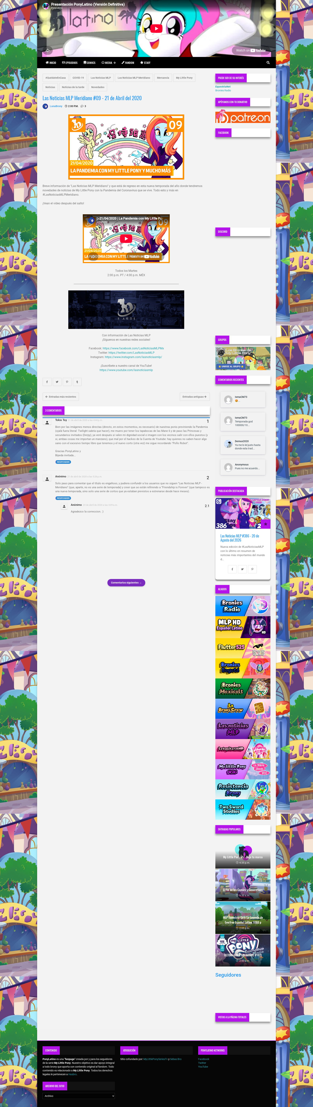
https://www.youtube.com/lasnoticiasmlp (126, 370)
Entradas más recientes (62, 396)
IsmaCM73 (241, 396)
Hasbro (72, 1074)
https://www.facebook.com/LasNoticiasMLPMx (133, 348)
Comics (91, 63)
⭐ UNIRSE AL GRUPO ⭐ (231, 366)
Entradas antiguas (193, 396)
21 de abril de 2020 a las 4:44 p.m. (85, 420)
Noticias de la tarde (73, 87)
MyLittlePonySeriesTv (155, 1059)
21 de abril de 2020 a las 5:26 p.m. (84, 476)
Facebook (203, 1059)
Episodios (72, 63)
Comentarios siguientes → (126, 582)
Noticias (50, 87)
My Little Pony (184, 77)
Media (108, 63)
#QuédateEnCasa (55, 77)
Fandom (129, 63)
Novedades (97, 87)
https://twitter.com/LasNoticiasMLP (131, 352)
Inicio (52, 63)
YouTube (203, 1066)
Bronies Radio (223, 90)
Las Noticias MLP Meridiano (134, 77)
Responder (63, 462)
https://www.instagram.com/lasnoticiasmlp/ (133, 357)
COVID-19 (78, 77)
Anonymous (242, 464)
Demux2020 (242, 441)
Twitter (202, 1062)
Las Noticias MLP (101, 77)
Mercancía (163, 77)
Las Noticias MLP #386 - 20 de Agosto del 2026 (239, 538)
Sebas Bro (175, 1059)
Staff (147, 63)
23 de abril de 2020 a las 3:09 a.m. (100, 505)
